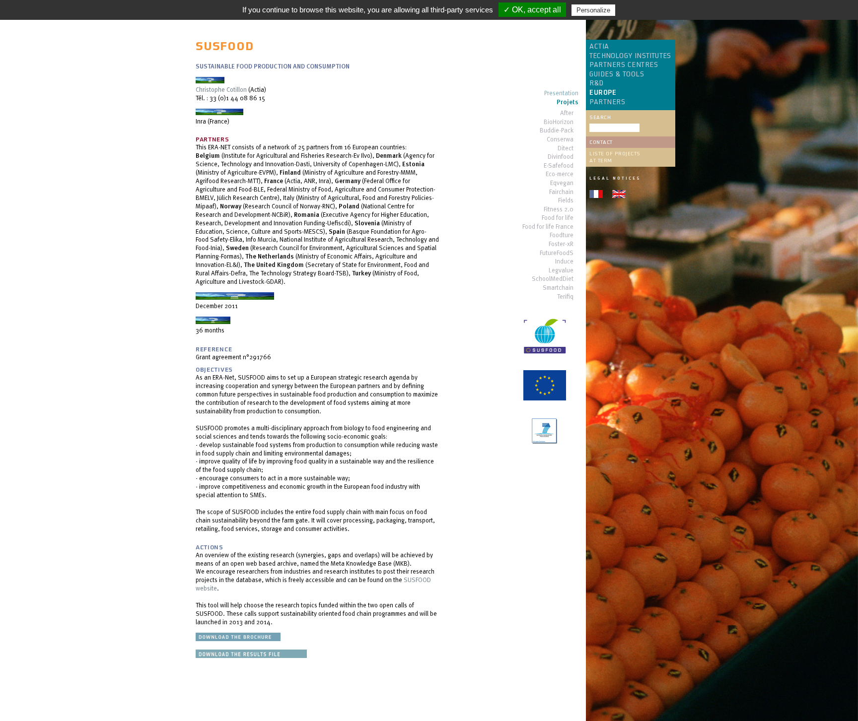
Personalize (593, 10)
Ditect (565, 148)
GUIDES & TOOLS (616, 74)
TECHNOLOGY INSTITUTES (630, 56)
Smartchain (558, 288)
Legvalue (561, 270)
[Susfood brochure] (238, 639)
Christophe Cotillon (221, 89)
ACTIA (599, 47)
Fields (565, 201)
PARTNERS (607, 102)
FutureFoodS (556, 253)
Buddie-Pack (556, 131)
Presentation (561, 93)
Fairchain (561, 192)
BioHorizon (558, 122)
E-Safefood (558, 166)
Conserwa (560, 139)
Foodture (561, 235)
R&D (596, 83)
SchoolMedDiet (552, 279)
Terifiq (565, 297)
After (566, 113)
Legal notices (615, 178)
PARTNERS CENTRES (623, 65)
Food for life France (547, 227)
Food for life (557, 218)
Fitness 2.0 (558, 209)
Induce (564, 262)
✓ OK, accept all (532, 9)
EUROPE (602, 93)
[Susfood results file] (251, 655)
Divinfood (560, 157)
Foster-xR (561, 244)
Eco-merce (559, 174)
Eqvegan (561, 183)
